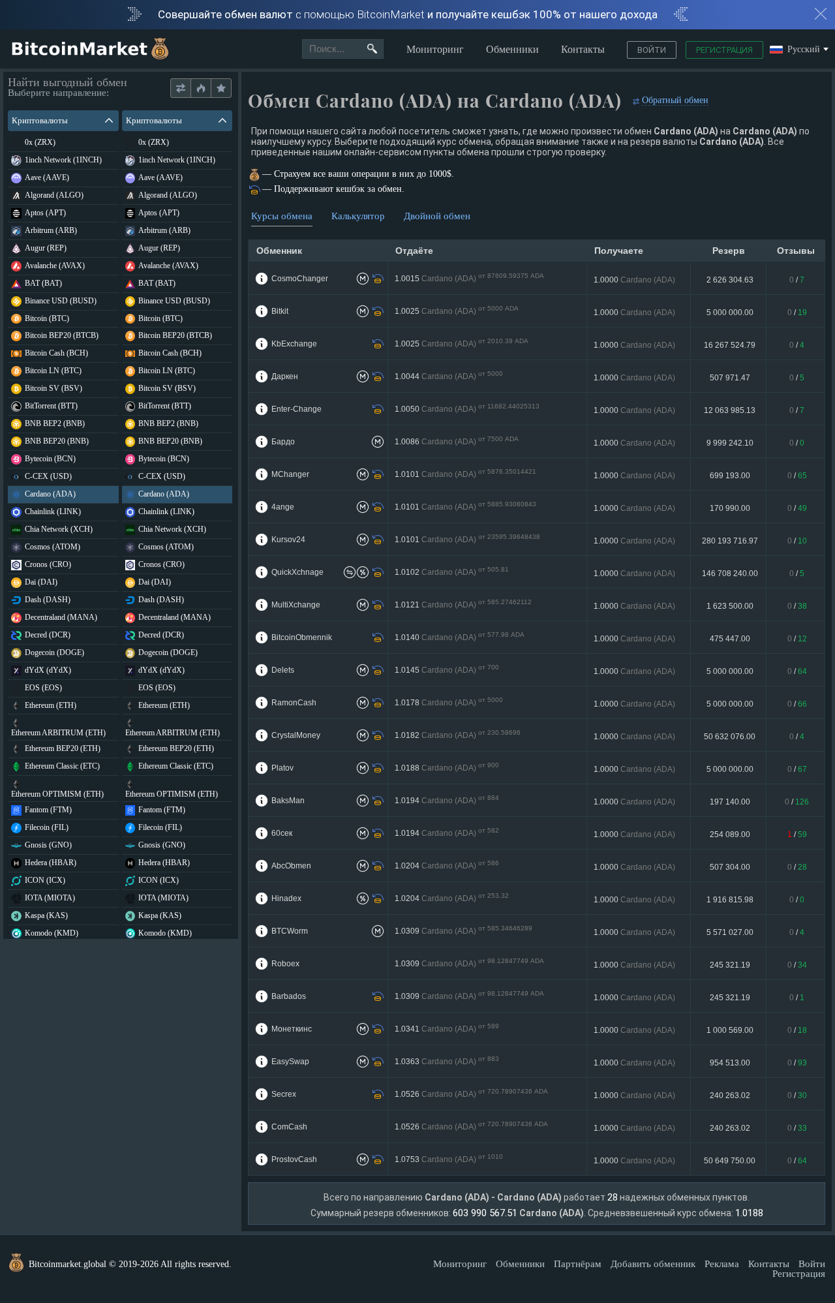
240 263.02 (730, 1095)
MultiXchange (295, 604)
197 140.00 (730, 801)
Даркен (284, 376)
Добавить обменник (653, 1264)
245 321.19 (730, 965)
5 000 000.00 (729, 312)
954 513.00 (730, 1062)
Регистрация (724, 50)
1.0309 (470, 931)
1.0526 (477, 1094)
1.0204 (467, 866)
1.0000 (634, 279)
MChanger (290, 474)
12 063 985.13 (729, 410)
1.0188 (458, 768)
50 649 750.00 (729, 1160)
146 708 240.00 (730, 573)
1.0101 (470, 475)
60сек (281, 833)
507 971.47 (730, 377)
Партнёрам (577, 1264)
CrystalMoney (295, 735)
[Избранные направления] (221, 88)
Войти (651, 50)
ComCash (289, 1126)
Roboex (285, 963)
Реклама (722, 1264)
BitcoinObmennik (301, 637)
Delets (282, 670)
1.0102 (462, 572)
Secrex (283, 1094)
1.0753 (459, 1160)
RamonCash (293, 702)
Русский (803, 50)
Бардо (283, 441)
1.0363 (453, 1062)
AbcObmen (291, 865)
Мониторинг (435, 49)
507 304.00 (730, 867)
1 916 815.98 (729, 899)
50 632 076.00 (729, 736)
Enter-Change (296, 409)
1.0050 (470, 409)
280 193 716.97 (730, 540)
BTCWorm (289, 931)
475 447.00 (730, 638)
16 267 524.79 (729, 345)
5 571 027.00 (729, 932)
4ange (282, 507)
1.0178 (460, 703)
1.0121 (470, 605)
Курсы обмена (281, 216)
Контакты (583, 49)
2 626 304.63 (729, 279)
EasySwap (290, 1061)
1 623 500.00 (729, 606)
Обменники (512, 49)
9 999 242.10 (729, 443)
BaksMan (288, 800)
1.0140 (459, 638)
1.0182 (469, 736)
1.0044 (458, 377)
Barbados (288, 996)
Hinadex (286, 898)
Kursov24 (288, 539)
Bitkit (279, 311)
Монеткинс (291, 1029)
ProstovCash (294, 1159)
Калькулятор (358, 216)
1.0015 (475, 279)
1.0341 (453, 1029)
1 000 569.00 (729, 1030)
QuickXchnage (297, 572)
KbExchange (294, 343)
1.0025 (477, 311)
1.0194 (455, 801)
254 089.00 (730, 834)
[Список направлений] (180, 88)
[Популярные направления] (200, 88)
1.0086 (477, 442)
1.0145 (460, 670)
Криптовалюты (40, 120)
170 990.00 (730, 508)
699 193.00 (730, 475)
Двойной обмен (437, 216)
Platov (282, 768)
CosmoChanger (299, 278)
